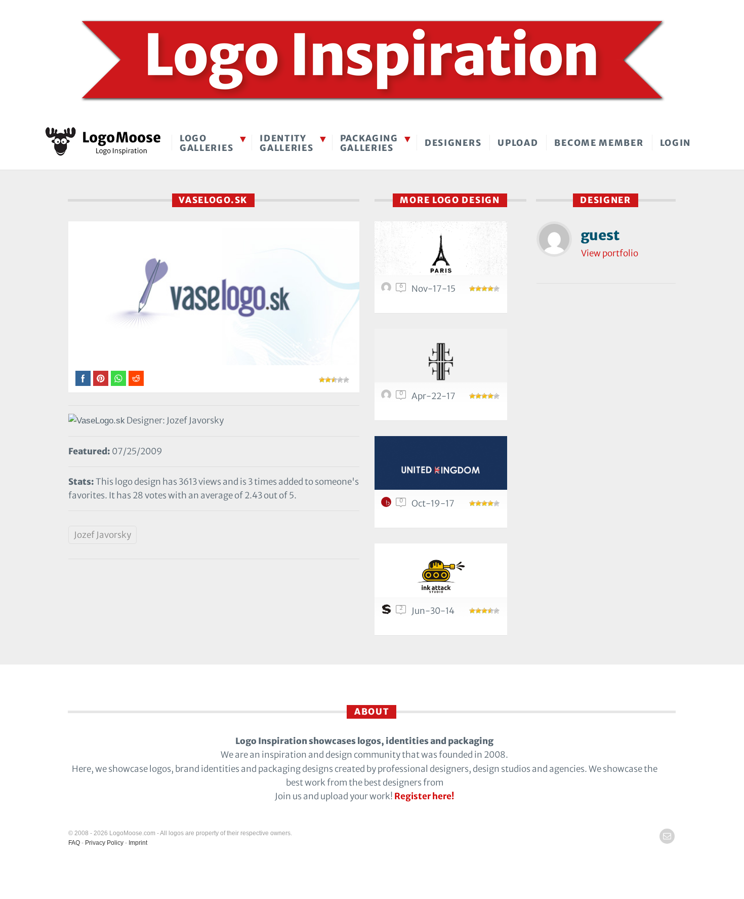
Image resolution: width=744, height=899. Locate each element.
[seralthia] (388, 397)
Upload (518, 142)
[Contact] (667, 836)
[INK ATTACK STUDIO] (441, 576)
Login (675, 142)
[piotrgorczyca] (388, 289)
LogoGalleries (206, 143)
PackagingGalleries (369, 143)
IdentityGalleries (286, 143)
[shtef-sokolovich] (388, 611)
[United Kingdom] (441, 468)
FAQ (74, 842)
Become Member (598, 142)
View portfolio (609, 253)
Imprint (138, 842)
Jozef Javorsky (102, 534)
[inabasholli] (388, 504)
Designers (453, 142)
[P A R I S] (441, 254)
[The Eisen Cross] (441, 361)
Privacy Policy (104, 842)
